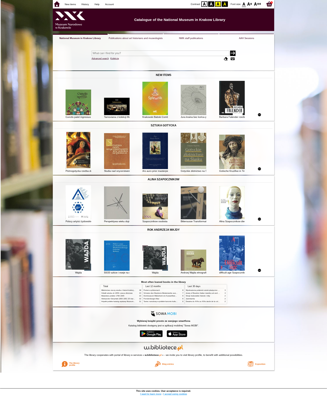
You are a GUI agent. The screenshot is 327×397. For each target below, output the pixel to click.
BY (225, 3)
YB (218, 3)
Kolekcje (114, 58)
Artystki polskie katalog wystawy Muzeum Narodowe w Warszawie (126, 301)
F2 (257, 3)
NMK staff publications (191, 38)
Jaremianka (190, 299)
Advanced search (100, 58)
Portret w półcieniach (152, 290)
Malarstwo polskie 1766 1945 (112, 296)
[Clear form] (226, 59)
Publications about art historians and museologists (136, 38)
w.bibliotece (153, 355)
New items (70, 4)
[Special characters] (232, 59)
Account (109, 4)
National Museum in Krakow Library (80, 38)
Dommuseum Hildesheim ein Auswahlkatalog (161, 296)
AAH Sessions (246, 38)
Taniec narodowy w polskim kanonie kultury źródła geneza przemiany (171, 301)
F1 (249, 3)
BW (211, 3)
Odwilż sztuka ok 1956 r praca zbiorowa (117, 293)
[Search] (233, 53)
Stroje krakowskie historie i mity (198, 296)
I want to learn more (150, 394)
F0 (244, 3)
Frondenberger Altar (151, 299)
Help (97, 4)
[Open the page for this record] (79, 103)
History (85, 4)
